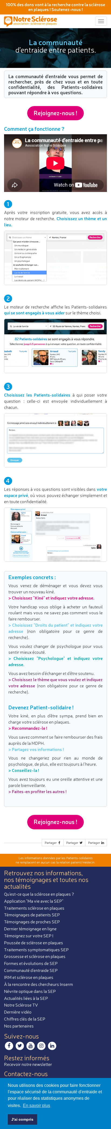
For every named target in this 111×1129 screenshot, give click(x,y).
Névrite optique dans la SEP (30, 991)
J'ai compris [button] (22, 1119)
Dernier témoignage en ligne (30, 928)
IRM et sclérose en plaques (28, 977)
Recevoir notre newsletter (28, 1064)
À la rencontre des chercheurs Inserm (38, 984)
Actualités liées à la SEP (26, 998)
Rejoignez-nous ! (55, 113)
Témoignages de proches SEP (32, 921)
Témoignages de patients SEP (32, 914)
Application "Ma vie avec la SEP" (33, 901)
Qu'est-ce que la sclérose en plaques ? (39, 894)
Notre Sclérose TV (21, 1005)
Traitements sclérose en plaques (34, 908)
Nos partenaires (19, 1026)
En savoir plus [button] (36, 1105)
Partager (51, 843)
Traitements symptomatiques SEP (36, 949)
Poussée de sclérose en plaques (33, 942)
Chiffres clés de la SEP (24, 1019)
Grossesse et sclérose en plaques (34, 956)
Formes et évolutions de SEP (31, 963)
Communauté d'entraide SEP (31, 970)
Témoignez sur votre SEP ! (28, 935)
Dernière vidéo (18, 1012)
